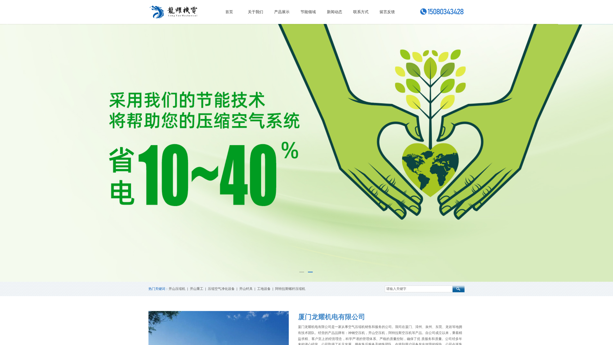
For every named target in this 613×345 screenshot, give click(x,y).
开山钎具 (246, 289)
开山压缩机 (177, 289)
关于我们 (255, 12)
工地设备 (264, 289)
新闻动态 (334, 12)
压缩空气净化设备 (221, 289)
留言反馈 (387, 12)
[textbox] (419, 289)
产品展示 (281, 12)
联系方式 (361, 12)
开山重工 (196, 289)
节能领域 (308, 12)
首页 (229, 12)
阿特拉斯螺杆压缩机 (290, 289)
